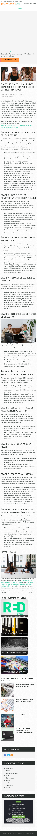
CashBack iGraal (9, 60)
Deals (7, 775)
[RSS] (11, 755)
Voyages (8, 787)
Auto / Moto (9, 768)
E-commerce (10, 778)
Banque (12, 52)
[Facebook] (5, 755)
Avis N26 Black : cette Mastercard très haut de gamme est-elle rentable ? (24, 730)
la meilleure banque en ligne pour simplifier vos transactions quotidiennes (17, 585)
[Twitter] (8, 755)
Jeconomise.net (17, 833)
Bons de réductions (12, 773)
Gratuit (8, 780)
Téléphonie (9, 785)
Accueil (5, 52)
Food (7, 783)
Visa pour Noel (20, 715)
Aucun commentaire (7, 96)
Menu (21, 8)
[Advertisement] (18, 31)
